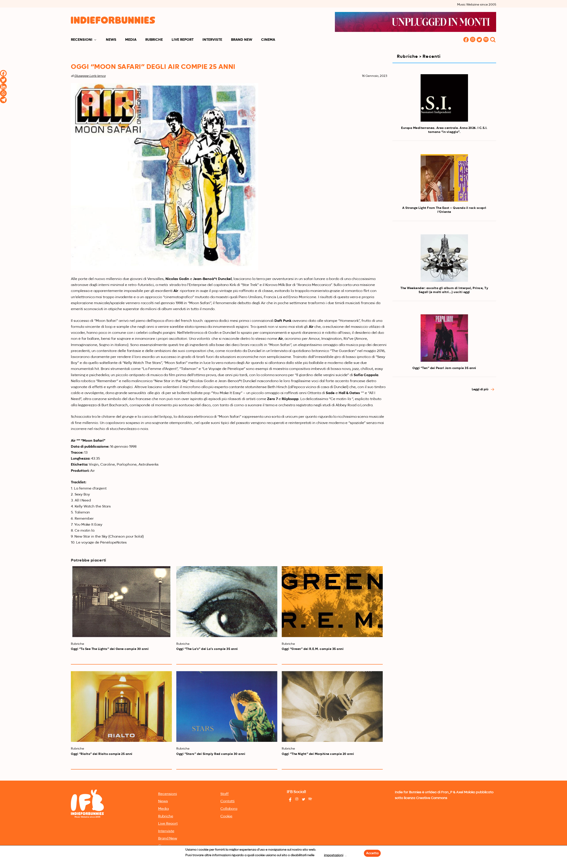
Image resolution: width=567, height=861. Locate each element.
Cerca (492, 40)
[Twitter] (3, 80)
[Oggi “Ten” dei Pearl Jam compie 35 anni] (444, 338)
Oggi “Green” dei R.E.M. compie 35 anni (313, 649)
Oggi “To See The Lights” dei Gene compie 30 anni (110, 649)
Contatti (227, 801)
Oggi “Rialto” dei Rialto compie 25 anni (101, 754)
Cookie (226, 816)
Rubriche (154, 40)
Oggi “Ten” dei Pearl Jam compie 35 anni (444, 368)
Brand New (241, 40)
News (111, 40)
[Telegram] (3, 100)
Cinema (268, 40)
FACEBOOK (466, 40)
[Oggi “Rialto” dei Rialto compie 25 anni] (121, 706)
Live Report (183, 40)
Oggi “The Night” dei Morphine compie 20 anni (318, 754)
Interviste (212, 40)
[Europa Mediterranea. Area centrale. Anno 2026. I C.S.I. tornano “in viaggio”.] (444, 98)
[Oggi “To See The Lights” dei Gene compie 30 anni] (121, 601)
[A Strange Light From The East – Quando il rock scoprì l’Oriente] (444, 178)
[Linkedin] (3, 86)
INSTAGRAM (472, 40)
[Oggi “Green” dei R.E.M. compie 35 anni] (332, 601)
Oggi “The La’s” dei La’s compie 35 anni (207, 649)
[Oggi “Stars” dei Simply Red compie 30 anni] (226, 706)
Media (130, 40)
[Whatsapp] (3, 93)
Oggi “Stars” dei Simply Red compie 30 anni (210, 754)
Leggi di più (480, 389)
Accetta (372, 853)
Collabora (228, 809)
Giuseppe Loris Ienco (90, 76)
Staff (224, 794)
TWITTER (479, 40)
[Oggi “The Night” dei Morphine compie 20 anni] (332, 706)
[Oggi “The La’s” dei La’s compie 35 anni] (226, 601)
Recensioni (81, 40)
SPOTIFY (486, 40)
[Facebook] (3, 73)
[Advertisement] (444, 435)
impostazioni (333, 855)
